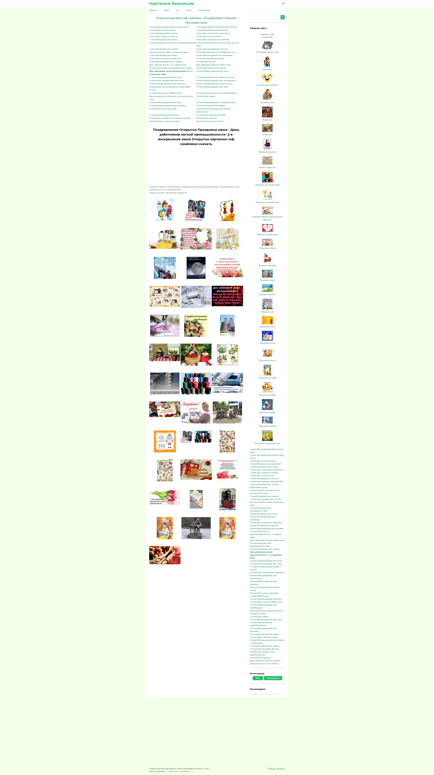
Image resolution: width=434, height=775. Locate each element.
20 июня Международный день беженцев (167, 83)
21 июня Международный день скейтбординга (216, 93)
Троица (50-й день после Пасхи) (210, 121)
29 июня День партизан (206, 118)
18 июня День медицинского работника (166, 80)
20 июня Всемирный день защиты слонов (214, 83)
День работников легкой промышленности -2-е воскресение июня (266, 555)
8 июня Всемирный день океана (163, 55)
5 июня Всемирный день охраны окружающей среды (172, 43)
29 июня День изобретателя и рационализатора (170, 118)
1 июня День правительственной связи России (216, 27)
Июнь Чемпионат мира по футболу (164, 121)
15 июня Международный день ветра (212, 71)
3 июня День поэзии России (208, 36)
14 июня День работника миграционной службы (170, 68)
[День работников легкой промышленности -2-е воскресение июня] (165, 220)
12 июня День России (205, 61)
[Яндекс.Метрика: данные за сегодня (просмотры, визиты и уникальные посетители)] (276, 768)
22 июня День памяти (205, 96)
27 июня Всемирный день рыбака (164, 115)
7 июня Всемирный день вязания (163, 49)
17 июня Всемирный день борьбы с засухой (215, 77)
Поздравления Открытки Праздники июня (200, 187)
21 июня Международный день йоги (212, 87)
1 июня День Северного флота (162, 30)
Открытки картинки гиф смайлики (178, 18)
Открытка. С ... (186, 771)
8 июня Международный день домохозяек (214, 55)
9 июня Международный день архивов (166, 61)
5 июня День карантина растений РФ (212, 39)
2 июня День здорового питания (163, 36)
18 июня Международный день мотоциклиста (216, 80)
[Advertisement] (196, 166)
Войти (258, 678)
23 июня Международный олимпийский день (216, 102)
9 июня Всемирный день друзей (210, 58)
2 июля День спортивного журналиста (213, 33)
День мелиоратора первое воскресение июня (168, 52)
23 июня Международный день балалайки (167, 105)
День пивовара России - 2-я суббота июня (167, 65)
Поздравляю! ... (161, 771)
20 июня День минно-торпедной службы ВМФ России (264, 594)
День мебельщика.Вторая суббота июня (213, 65)
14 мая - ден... (173, 771)
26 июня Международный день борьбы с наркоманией (267, 641)
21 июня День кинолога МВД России (165, 93)
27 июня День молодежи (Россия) (210, 115)
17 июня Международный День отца (165, 77)
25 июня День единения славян (163, 109)
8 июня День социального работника (165, 58)
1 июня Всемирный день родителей (211, 30)
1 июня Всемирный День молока (163, 33)
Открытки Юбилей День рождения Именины (267, 218)
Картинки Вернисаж (171, 3)
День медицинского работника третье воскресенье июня (266, 612)
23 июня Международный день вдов (165, 102)
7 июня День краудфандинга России (212, 49)
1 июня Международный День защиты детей (168, 27)
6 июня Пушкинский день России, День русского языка (265, 491)
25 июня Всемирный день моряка (210, 105)
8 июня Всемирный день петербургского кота (216, 52)
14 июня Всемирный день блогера (211, 68)
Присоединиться (273, 678)
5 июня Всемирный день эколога (163, 39)
